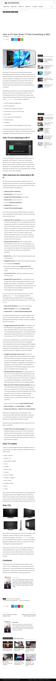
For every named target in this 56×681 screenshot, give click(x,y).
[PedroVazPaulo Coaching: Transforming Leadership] (8, 657)
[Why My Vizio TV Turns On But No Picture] (40, 86)
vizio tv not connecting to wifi (24, 600)
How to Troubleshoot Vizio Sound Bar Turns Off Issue (48, 60)
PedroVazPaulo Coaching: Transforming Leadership (7, 663)
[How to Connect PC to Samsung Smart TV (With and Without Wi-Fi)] (19, 657)
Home (4, 10)
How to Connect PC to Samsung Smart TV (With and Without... (48, 137)
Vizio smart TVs (10, 99)
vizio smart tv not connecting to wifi (13, 598)
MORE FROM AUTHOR (18, 638)
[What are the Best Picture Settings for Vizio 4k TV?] (40, 73)
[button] (51, 6)
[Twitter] (15, 39)
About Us (35, 679)
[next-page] (6, 668)
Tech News (40, 6)
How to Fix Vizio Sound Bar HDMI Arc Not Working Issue (48, 66)
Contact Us (30, 679)
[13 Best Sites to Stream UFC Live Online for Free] (8, 644)
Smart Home (14, 6)
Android (27, 647)
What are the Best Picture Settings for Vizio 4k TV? (47, 73)
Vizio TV (16, 11)
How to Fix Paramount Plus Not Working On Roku (10, 615)
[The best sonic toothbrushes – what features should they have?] (31, 657)
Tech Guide (34, 6)
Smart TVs (21, 6)
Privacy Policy (41, 679)
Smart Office (6, 6)
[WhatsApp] (22, 39)
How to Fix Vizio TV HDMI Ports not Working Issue (48, 79)
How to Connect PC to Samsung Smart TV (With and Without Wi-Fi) (19, 663)
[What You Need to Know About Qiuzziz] (19, 644)
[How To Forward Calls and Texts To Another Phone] (31, 644)
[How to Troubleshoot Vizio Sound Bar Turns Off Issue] (40, 60)
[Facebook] (12, 39)
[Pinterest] (18, 39)
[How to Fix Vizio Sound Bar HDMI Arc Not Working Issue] (40, 67)
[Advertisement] (37, 3)
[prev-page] (3, 668)
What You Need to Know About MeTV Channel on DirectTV (29, 615)
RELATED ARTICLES (8, 638)
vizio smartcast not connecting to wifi (10, 600)
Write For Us (47, 679)
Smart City (27, 6)
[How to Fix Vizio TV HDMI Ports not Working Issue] (40, 80)
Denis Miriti (6, 36)
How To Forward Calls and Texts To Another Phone (30, 650)
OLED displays (25, 537)
